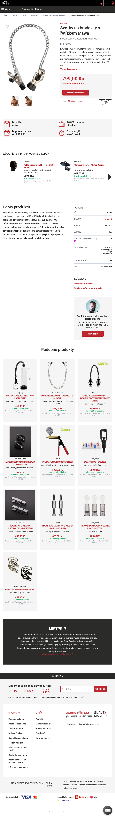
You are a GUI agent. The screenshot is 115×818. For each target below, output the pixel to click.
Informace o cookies (18, 767)
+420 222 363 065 (94, 325)
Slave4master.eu (43, 728)
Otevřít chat (93, 334)
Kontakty (40, 719)
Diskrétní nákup (15, 733)
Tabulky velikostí (15, 743)
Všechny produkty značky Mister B (57, 654)
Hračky (14, 16)
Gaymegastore (43, 738)
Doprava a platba (16, 719)
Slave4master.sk (43, 724)
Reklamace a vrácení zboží (17, 748)
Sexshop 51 (41, 733)
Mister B (64, 23)
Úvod (5, 16)
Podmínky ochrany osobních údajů (17, 761)
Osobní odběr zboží (17, 724)
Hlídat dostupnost (75, 93)
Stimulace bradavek (30, 16)
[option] (32, 172)
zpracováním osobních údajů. (72, 697)
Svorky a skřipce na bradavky (54, 16)
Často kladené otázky (18, 738)
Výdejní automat (15, 728)
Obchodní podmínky (17, 755)
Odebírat (100, 689)
